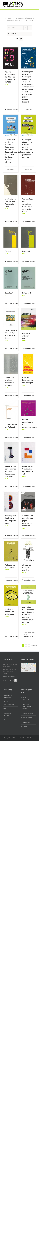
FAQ (5, 709)
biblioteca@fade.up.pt (9, 676)
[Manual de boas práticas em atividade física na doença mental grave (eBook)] (28, 594)
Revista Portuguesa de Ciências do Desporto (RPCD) (10, 77)
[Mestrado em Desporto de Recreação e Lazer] (10, 185)
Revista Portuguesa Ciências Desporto (9, 703)
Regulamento (26, 722)
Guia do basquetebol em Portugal (27, 380)
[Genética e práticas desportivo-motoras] (10, 363)
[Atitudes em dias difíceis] (10, 551)
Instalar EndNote (27, 718)
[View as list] (21, 39)
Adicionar (8, 110)
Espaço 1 (8, 251)
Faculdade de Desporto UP (8, 696)
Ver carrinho (31, 20)
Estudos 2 (26, 293)
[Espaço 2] (28, 237)
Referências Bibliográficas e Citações (26, 706)
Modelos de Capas (27, 713)
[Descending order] (30, 28)
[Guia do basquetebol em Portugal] (28, 363)
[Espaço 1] (10, 237)
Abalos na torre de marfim (26, 567)
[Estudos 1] (10, 278)
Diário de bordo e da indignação (9, 611)
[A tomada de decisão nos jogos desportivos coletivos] (28, 501)
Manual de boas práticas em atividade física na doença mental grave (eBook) (28, 614)
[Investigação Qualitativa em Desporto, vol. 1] (28, 452)
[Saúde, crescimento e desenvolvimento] (28, 408)
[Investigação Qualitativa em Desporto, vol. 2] (10, 501)
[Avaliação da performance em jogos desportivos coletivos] (10, 452)
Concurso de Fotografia (7, 714)
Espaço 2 (26, 251)
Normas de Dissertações (26, 698)
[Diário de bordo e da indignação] (10, 595)
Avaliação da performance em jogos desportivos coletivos (10, 471)
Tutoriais (24, 727)
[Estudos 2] (28, 278)
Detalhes (14, 110)
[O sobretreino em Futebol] (10, 410)
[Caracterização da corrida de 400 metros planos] (10, 317)
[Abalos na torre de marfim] (28, 551)
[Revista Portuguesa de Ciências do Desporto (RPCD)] (10, 58)
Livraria (6, 720)
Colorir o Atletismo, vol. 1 (26, 335)
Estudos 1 (9, 293)
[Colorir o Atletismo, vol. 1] (28, 319)
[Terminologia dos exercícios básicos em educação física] (28, 185)
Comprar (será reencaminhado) (26, 634)
